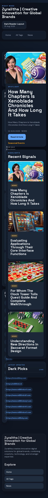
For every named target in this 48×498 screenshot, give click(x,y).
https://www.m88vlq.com (17, 418)
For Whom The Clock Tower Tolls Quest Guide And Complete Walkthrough (24, 297)
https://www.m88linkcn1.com (18, 389)
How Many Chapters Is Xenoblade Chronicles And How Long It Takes (24, 197)
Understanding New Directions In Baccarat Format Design (24, 346)
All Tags (19, 35)
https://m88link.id (14, 384)
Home (8, 35)
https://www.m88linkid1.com (18, 395)
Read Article (17, 137)
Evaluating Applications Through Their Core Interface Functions (22, 247)
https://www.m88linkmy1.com (18, 401)
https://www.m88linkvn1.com (18, 412)
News (30, 35)
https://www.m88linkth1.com (18, 407)
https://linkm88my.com (16, 378)
